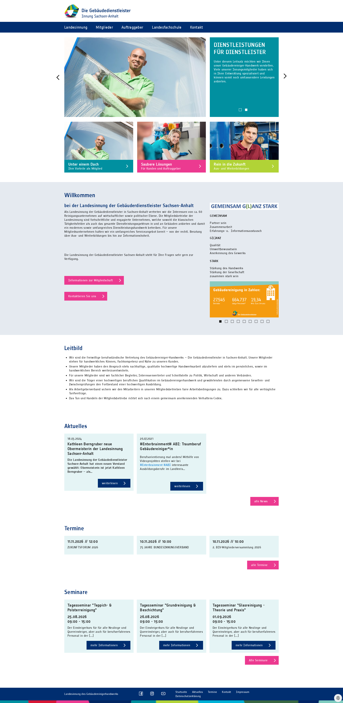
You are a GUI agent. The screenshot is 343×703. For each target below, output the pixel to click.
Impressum (242, 691)
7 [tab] (256, 324)
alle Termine (259, 565)
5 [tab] (244, 324)
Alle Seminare (258, 660)
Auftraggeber (132, 27)
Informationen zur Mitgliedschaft (90, 280)
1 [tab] (240, 112)
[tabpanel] (171, 77)
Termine (212, 691)
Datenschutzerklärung (188, 696)
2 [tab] (246, 112)
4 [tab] (238, 324)
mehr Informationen (105, 645)
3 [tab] (232, 324)
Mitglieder (104, 27)
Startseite (181, 691)
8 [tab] (262, 324)
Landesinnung (75, 27)
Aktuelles (197, 691)
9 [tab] (268, 324)
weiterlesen (110, 483)
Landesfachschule (166, 27)
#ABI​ (167, 465)
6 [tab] (250, 324)
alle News (261, 501)
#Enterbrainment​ (151, 465)
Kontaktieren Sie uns (82, 296)
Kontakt (196, 27)
